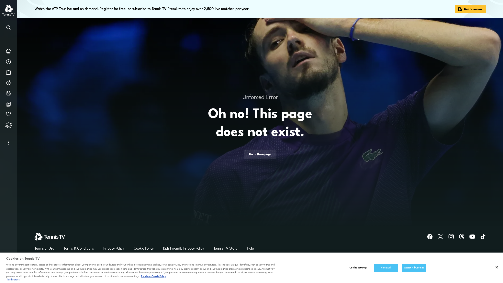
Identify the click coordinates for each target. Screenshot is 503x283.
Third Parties (13, 280)
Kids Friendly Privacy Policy (183, 248)
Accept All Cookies (414, 268)
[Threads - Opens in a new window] (459, 236)
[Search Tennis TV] (8, 28)
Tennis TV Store (226, 248)
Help (250, 248)
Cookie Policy (144, 248)
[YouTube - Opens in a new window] (469, 236)
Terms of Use (44, 248)
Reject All (386, 268)
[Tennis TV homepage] (8, 14)
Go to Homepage (260, 154)
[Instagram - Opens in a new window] (448, 236)
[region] (251, 268)
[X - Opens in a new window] (438, 236)
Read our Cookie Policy (153, 276)
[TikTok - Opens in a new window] (480, 236)
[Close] (496, 267)
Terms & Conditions (79, 248)
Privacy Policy (113, 248)
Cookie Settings (358, 268)
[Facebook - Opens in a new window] (427, 236)
